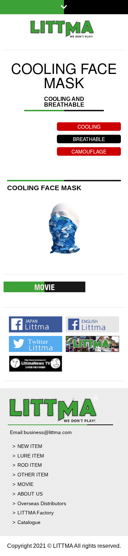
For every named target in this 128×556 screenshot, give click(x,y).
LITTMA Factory (35, 512)
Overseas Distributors (41, 503)
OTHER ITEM (32, 474)
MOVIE (25, 484)
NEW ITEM (29, 446)
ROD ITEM (29, 465)
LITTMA (64, 28)
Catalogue (29, 522)
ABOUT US (30, 494)
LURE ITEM (30, 456)
